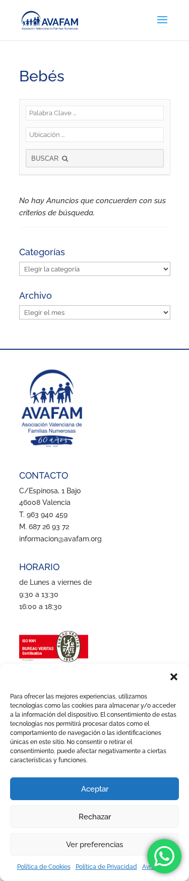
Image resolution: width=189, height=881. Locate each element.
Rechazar (95, 816)
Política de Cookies (44, 866)
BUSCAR (45, 158)
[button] (174, 677)
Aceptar (94, 789)
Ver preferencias (94, 844)
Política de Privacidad (106, 866)
